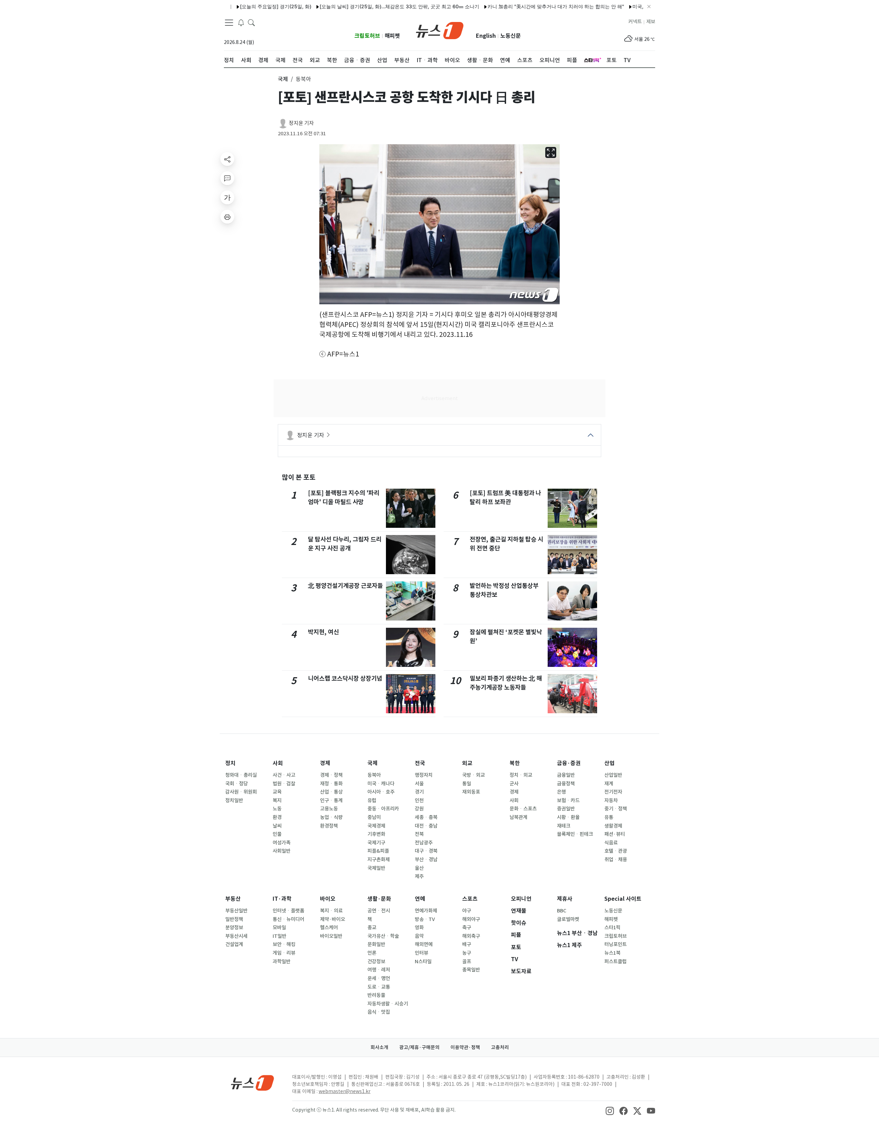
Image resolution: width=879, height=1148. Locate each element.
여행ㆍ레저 (378, 970)
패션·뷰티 (614, 834)
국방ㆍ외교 (473, 775)
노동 (277, 809)
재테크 (563, 826)
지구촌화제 (378, 859)
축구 (466, 927)
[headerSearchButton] (251, 22)
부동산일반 (236, 911)
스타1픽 (612, 927)
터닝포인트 (615, 944)
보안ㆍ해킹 (284, 944)
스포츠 (470, 898)
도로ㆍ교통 (378, 987)
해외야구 (471, 919)
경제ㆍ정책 (331, 775)
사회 (278, 763)
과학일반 (281, 961)
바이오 (327, 898)
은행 (561, 792)
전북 (419, 834)
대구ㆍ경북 (426, 851)
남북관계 (518, 817)
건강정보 (376, 961)
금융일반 (566, 775)
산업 (609, 763)
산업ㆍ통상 (331, 792)
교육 (277, 792)
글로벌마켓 (568, 919)
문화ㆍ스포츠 (523, 809)
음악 (419, 936)
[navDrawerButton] (229, 22)
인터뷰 (421, 953)
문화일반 (376, 944)
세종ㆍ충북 (426, 817)
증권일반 (566, 809)
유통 (608, 817)
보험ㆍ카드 (568, 800)
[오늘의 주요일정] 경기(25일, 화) (249, 6)
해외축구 (471, 936)
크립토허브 (367, 35)
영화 (419, 927)
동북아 (374, 775)
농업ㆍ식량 (331, 817)
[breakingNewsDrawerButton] (241, 22)
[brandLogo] (440, 30)
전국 (420, 763)
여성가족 (281, 843)
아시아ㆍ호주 (381, 792)
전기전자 (613, 792)
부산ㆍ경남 (426, 859)
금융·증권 (569, 763)
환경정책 (329, 826)
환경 (277, 817)
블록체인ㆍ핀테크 (575, 834)
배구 (466, 944)
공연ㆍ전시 (378, 911)
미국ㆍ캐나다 (381, 784)
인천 (419, 800)
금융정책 (566, 784)
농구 (466, 953)
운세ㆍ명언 (378, 978)
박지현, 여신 (323, 632)
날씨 (277, 826)
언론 (371, 953)
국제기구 (376, 843)
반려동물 (376, 995)
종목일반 (471, 970)
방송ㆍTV (425, 919)
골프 (466, 961)
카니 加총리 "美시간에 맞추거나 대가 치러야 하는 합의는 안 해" (529, 6)
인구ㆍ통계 (331, 800)
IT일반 (279, 936)
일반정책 (234, 919)
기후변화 (376, 834)
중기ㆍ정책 (615, 809)
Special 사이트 (622, 898)
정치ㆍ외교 (521, 775)
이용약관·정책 (465, 1047)
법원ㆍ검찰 (284, 784)
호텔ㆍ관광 (615, 851)
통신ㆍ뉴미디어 (288, 919)
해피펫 (392, 35)
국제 (372, 763)
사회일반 (281, 851)
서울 (419, 784)
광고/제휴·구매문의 (419, 1047)
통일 (466, 784)
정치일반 (234, 800)
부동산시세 (236, 936)
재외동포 (471, 792)
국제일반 (376, 868)
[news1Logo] (252, 1082)
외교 (467, 763)
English (486, 35)
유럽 (371, 800)
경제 (325, 763)
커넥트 (635, 22)
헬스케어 (329, 927)
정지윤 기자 (301, 123)
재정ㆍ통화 (331, 784)
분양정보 (234, 927)
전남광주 (424, 843)
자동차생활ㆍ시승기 (387, 1004)
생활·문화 (379, 898)
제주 (419, 876)
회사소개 (379, 1047)
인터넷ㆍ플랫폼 (288, 911)
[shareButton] (227, 159)
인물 (277, 834)
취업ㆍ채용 (615, 859)
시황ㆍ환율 (568, 817)
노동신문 (510, 35)
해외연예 (424, 944)
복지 (277, 800)
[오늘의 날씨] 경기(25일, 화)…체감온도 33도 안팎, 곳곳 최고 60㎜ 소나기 (373, 6)
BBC (561, 911)
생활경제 (613, 826)
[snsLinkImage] (610, 1110)
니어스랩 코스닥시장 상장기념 (345, 678)
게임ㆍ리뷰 (284, 953)
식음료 (611, 843)
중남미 (374, 817)
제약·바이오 (332, 919)
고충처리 (500, 1047)
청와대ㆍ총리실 (241, 775)
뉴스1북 (612, 953)
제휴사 (564, 898)
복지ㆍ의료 (331, 911)
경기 (419, 792)
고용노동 (329, 809)
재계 (608, 784)
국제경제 (376, 826)
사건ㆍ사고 (284, 775)
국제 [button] (283, 79)
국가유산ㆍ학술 (383, 936)
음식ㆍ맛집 (378, 1012)
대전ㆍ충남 (426, 826)
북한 (515, 763)
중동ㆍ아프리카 (383, 809)
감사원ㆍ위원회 (241, 792)
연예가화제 (426, 911)
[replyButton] (227, 178)
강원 (419, 809)
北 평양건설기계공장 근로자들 (345, 586)
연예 (420, 898)
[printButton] (227, 217)
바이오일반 (331, 936)
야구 (466, 911)
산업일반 (613, 775)
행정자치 (424, 775)
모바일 (279, 927)
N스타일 (423, 961)
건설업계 (234, 944)
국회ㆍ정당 (236, 784)
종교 (371, 927)
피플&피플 (378, 851)
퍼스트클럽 (615, 961)
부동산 (233, 898)
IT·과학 (282, 898)
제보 (650, 22)
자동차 (611, 800)
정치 (230, 763)
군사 (514, 784)
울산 (419, 868)
